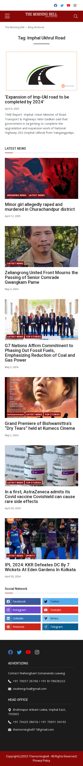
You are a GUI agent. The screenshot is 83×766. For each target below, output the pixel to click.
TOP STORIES (33, 336)
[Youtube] (28, 652)
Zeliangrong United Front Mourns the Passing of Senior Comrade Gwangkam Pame (41, 277)
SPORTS (30, 555)
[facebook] (10, 652)
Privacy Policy (41, 760)
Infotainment (15, 414)
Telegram (56, 627)
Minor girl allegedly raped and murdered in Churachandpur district (40, 207)
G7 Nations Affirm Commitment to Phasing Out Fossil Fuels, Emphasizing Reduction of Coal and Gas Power (40, 353)
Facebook (19, 601)
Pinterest (18, 627)
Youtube (55, 610)
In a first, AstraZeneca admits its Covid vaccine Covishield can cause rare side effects (40, 496)
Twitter (54, 601)
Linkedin (18, 618)
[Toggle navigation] (75, 16)
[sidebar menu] (7, 16)
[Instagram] (37, 652)
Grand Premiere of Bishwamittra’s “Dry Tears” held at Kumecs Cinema (40, 426)
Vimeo (54, 618)
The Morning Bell (14, 27)
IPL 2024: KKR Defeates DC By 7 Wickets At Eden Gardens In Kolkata (40, 567)
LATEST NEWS (37, 195)
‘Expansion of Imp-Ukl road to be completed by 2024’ (37, 99)
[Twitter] (20, 652)
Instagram (19, 610)
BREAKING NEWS (16, 195)
